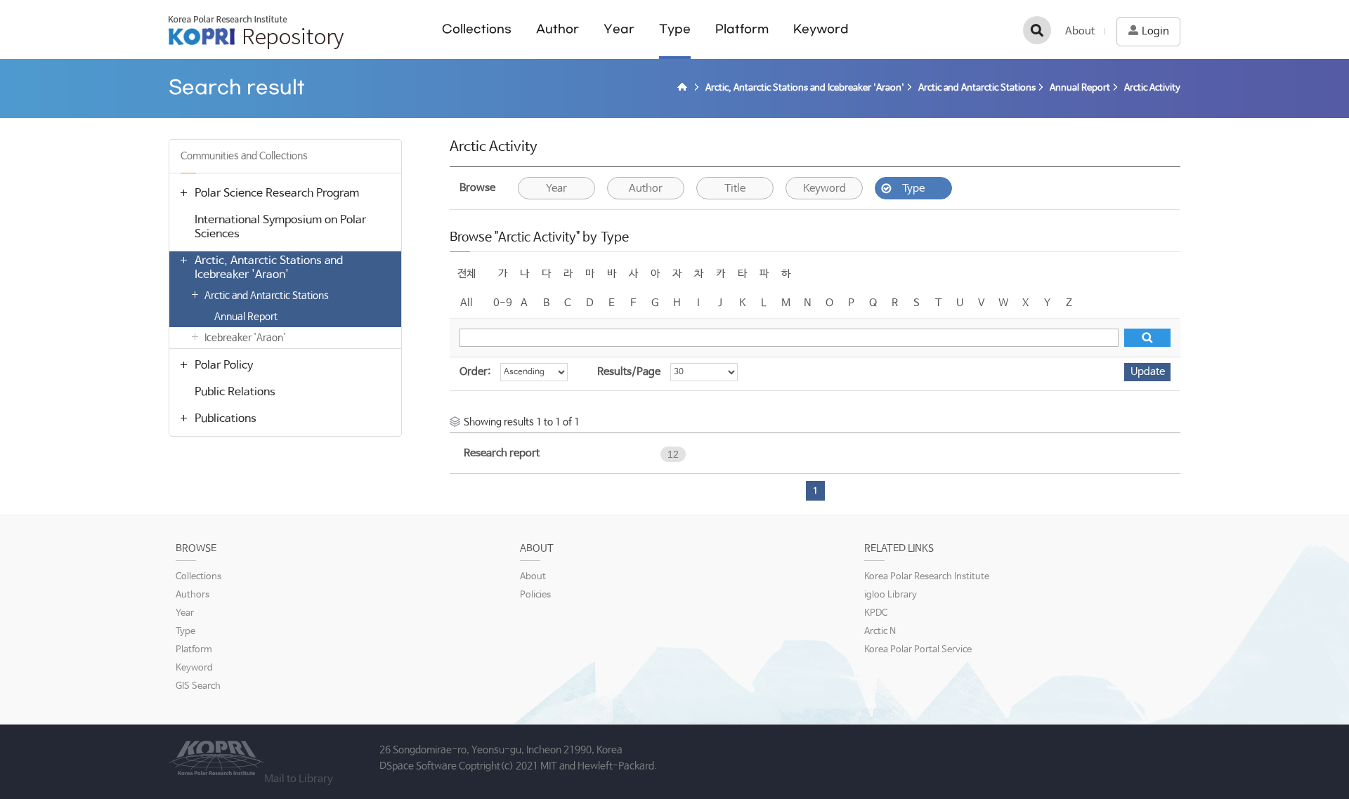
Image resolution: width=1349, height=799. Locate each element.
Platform (742, 29)
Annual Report (246, 316)
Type (675, 29)
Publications (225, 418)
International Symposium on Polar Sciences (280, 227)
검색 (1037, 30)
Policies (535, 595)
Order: (475, 372)
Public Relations (235, 392)
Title (734, 188)
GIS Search (198, 686)
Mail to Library (298, 779)
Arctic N (880, 631)
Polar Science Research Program (277, 193)
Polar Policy (224, 365)
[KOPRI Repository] (684, 88)
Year (619, 29)
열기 (183, 192)
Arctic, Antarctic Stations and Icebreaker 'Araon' (269, 268)
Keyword (821, 29)
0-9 (502, 303)
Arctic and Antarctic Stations (266, 295)
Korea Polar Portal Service (918, 650)
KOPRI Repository (256, 32)
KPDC (875, 613)
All (466, 303)
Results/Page (628, 372)
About (1080, 31)
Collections (476, 29)
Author (557, 29)
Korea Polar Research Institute (926, 577)
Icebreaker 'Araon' (245, 337)
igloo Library (890, 595)
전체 (466, 273)
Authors (192, 595)
